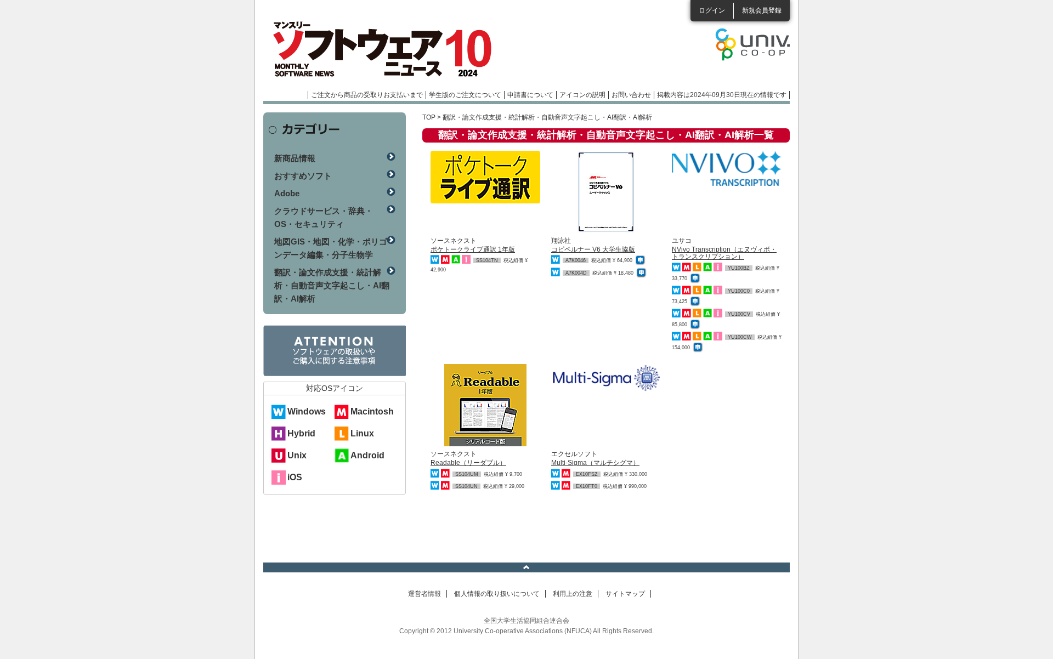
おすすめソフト (303, 175)
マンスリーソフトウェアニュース (379, 49)
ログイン (712, 10)
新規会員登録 (762, 10)
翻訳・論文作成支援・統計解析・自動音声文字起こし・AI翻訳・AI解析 (331, 285)
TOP (428, 117)
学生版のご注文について (465, 95)
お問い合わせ (631, 95)
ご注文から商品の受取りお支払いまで (367, 95)
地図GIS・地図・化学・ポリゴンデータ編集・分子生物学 (330, 248)
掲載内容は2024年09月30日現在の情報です (721, 95)
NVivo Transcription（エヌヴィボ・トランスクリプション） (724, 253)
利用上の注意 (572, 594)
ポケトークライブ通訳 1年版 (473, 249)
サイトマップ (625, 594)
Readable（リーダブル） (468, 463)
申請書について (530, 95)
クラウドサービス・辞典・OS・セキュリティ (323, 217)
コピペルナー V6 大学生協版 (593, 249)
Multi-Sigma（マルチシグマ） (595, 463)
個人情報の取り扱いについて (497, 594)
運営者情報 (424, 594)
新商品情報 (294, 158)
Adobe (286, 193)
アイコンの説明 (582, 95)
